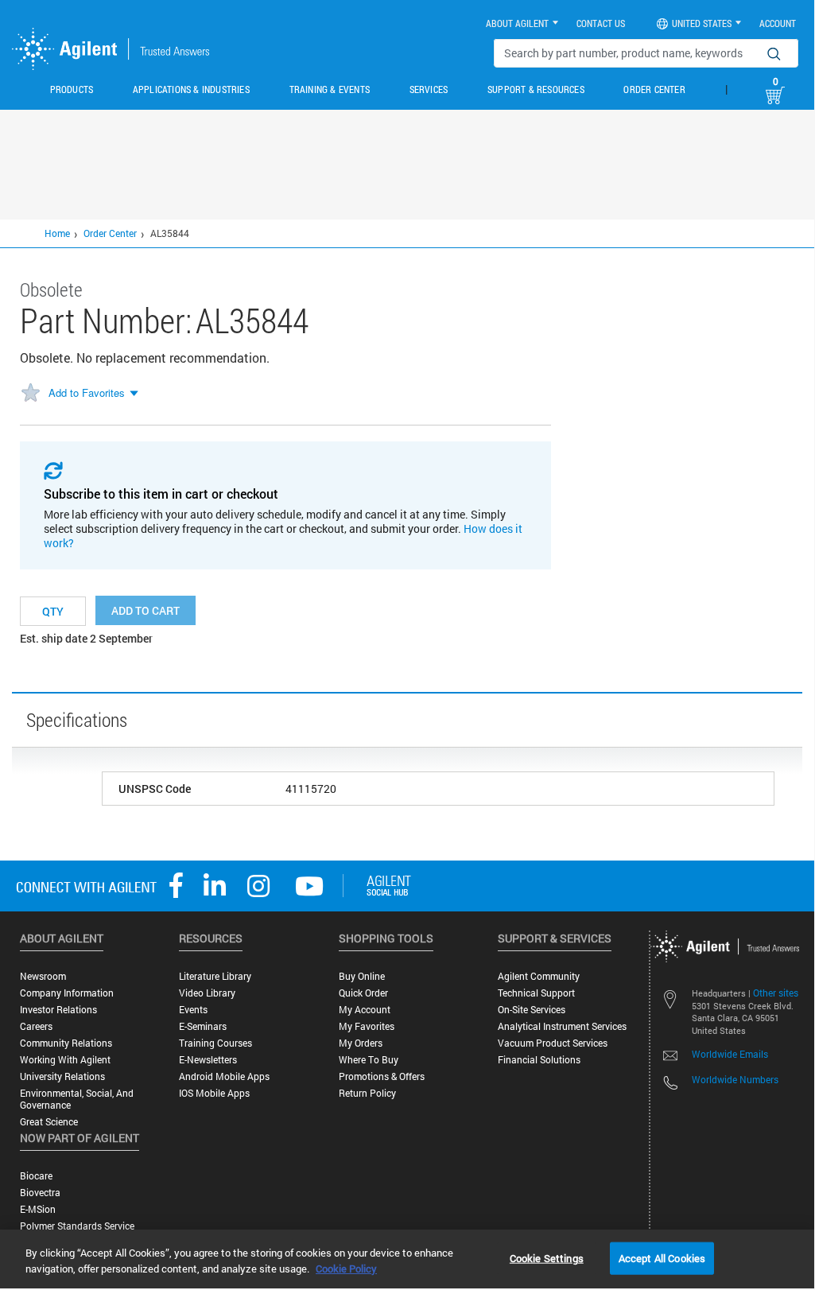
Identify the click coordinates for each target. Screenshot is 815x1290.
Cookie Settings (547, 1257)
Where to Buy (368, 1060)
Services (428, 89)
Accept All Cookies (662, 1257)
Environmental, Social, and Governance (77, 1099)
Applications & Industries (191, 89)
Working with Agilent (65, 1060)
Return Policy (367, 1093)
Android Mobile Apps (224, 1076)
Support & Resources (535, 89)
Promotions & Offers (382, 1076)
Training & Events (329, 89)
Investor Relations (58, 1010)
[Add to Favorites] (30, 393)
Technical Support (536, 993)
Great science (49, 1122)
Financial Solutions (539, 1060)
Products (72, 89)
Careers (36, 1026)
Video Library (207, 993)
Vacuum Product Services (552, 1043)
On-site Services (531, 1010)
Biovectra (40, 1193)
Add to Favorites (87, 392)
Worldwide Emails (730, 1053)
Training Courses (215, 1043)
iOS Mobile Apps (214, 1093)
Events (193, 1010)
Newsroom (43, 976)
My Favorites (366, 1026)
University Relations (62, 1076)
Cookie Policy (346, 1268)
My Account (364, 1010)
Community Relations (66, 1043)
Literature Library (215, 976)
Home (57, 233)
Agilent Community (539, 976)
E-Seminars (203, 1026)
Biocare (36, 1176)
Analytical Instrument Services (562, 1026)
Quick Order (363, 993)
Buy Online (362, 976)
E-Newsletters (208, 1060)
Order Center (654, 89)
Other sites (775, 992)
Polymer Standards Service (77, 1226)
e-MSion (38, 1209)
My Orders (360, 1043)
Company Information (67, 993)
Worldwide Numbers (735, 1079)
